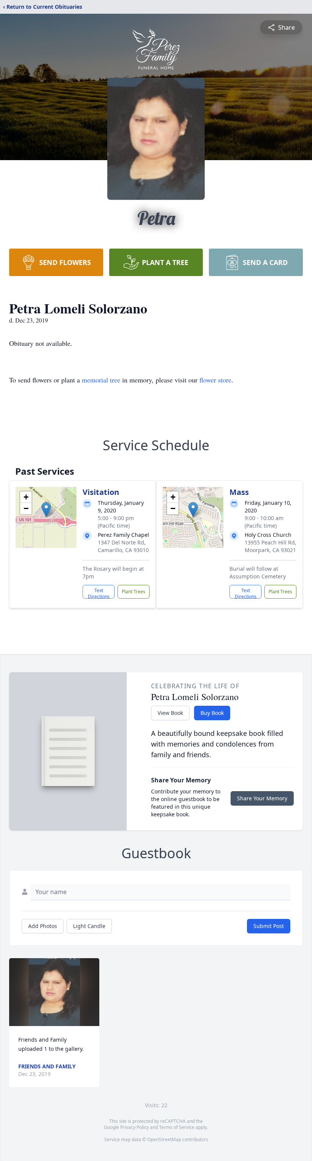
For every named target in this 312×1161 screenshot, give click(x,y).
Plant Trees (133, 591)
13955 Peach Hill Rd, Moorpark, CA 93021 (270, 546)
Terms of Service (176, 1127)
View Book (170, 712)
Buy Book (212, 712)
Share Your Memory (262, 798)
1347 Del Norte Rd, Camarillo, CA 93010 (123, 546)
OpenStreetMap (164, 1139)
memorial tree (101, 379)
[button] (46, 509)
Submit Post (268, 926)
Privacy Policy (134, 1127)
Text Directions (99, 593)
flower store (215, 379)
